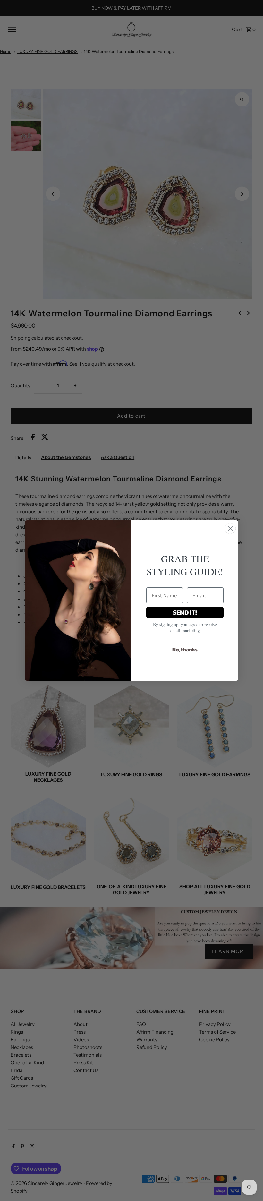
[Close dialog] (230, 528)
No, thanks (185, 649)
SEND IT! (185, 612)
